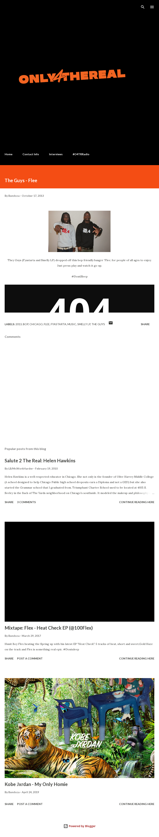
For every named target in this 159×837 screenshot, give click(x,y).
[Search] (142, 7)
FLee (47, 324)
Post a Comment (30, 658)
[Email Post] (110, 324)
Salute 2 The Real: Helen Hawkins (40, 460)
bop (25, 324)
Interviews (56, 154)
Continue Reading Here (136, 502)
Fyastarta (58, 324)
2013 (19, 324)
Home (8, 154)
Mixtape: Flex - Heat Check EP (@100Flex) (49, 628)
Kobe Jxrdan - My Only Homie (36, 784)
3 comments (26, 502)
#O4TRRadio (81, 154)
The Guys (98, 324)
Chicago (36, 324)
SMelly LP (83, 324)
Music (71, 324)
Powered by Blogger (82, 826)
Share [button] (145, 324)
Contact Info (30, 154)
